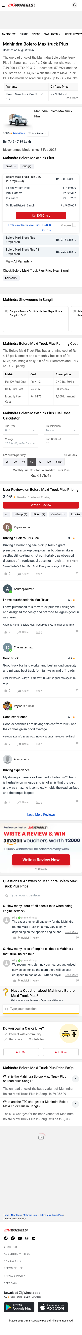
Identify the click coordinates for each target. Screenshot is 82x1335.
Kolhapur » (11, 278)
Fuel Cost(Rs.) (53, 439)
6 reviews (19, 133)
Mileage (9, 439)
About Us (10, 1247)
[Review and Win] (41, 848)
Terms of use (13, 1268)
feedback (11, 1283)
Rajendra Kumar (24, 706)
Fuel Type (10, 426)
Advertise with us (17, 1254)
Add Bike (61, 1052)
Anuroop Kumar (24, 589)
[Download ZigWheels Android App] (19, 1307)
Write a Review (36, 133)
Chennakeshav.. (24, 647)
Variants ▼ (52, 34)
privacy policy (15, 1275)
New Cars (16, 1215)
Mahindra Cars (30, 1215)
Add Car (21, 1052)
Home (6, 1215)
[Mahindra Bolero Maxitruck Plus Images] (18, 118)
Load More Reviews (41, 815)
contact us (12, 1261)
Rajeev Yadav (22, 527)
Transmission (53, 426)
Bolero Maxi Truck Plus (51, 1215)
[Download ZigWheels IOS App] (53, 1307)
